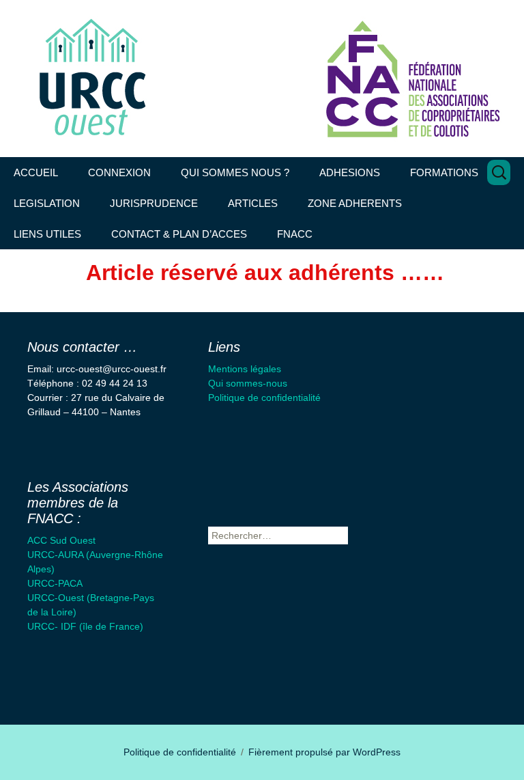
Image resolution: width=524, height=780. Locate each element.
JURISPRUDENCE (154, 203)
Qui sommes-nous (247, 383)
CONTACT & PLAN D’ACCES (179, 234)
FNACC (294, 234)
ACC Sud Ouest (61, 540)
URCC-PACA (55, 583)
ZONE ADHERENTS (355, 203)
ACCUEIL (36, 172)
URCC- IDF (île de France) (85, 626)
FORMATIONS (444, 172)
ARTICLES (253, 203)
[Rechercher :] (498, 172)
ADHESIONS (349, 172)
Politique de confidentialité (264, 397)
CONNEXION (119, 172)
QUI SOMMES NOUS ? (235, 172)
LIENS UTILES (47, 234)
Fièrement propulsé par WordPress (324, 752)
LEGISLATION (47, 203)
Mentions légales (244, 368)
